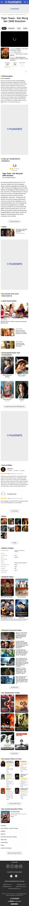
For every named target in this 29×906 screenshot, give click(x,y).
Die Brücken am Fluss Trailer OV (21, 711)
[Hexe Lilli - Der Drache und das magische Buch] (7, 587)
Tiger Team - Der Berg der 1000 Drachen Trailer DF (21, 230)
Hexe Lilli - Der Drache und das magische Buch (13, 597)
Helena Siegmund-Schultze (7, 376)
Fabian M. (10, 468)
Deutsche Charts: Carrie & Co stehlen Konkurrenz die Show (21, 332)
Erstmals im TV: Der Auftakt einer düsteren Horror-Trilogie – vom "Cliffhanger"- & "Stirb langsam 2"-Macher (21, 671)
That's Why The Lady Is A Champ (9, 836)
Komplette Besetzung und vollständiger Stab (14, 406)
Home (3, 14)
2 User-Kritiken (14, 511)
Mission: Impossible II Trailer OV (7, 730)
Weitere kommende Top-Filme (14, 853)
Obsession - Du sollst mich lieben (24, 775)
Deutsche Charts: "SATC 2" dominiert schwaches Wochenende (14, 322)
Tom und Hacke (22, 597)
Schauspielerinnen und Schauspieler (11, 354)
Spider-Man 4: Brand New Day (10, 762)
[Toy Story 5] (3, 777)
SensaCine (19, 884)
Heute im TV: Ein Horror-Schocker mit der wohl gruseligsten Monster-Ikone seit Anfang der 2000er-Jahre (21, 635)
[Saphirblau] (21, 608)
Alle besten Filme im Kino (14, 803)
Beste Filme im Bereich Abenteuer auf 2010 (17, 620)
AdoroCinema (19, 886)
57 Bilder (14, 542)
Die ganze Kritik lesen (14, 221)
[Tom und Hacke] (21, 587)
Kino (5, 14)
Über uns (4, 893)
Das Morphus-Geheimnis (7, 617)
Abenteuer (13, 50)
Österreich (22, 550)
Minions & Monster (8, 789)
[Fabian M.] (3, 469)
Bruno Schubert (19, 58)
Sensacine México (13, 888)
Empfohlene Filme (11, 14)
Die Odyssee (23, 761)
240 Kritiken (16, 470)
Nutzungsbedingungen (21, 893)
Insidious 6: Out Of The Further (24, 789)
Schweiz (16, 551)
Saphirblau (22, 617)
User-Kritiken (7, 465)
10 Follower (9, 470)
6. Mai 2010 (13, 48)
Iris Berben (21, 399)
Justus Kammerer (7, 399)
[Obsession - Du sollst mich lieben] (17, 777)
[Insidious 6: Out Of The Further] (17, 791)
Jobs (8, 893)
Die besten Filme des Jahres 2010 (16, 619)
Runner (2, 845)
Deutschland (17, 550)
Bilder (4, 516)
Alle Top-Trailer (14, 753)
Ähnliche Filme (7, 577)
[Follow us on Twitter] (12, 866)
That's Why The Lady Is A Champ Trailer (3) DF (7, 711)
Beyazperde (6, 886)
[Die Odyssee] (17, 764)
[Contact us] (21, 866)
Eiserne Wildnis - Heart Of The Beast (9, 828)
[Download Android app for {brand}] (17, 875)
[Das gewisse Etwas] (5, 817)
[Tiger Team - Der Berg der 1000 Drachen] (5, 53)
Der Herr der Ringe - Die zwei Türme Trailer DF (21, 730)
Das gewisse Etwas (15, 811)
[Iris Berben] (21, 389)
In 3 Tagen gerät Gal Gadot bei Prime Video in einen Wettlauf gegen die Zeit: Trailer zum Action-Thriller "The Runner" (22, 652)
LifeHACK (3, 831)
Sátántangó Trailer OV (21, 748)
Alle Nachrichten (14, 687)
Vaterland (3, 834)
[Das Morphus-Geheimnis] (7, 608)
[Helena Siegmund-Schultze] (7, 365)
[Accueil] (13, 2)
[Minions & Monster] (3, 791)
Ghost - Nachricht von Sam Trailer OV (7, 748)
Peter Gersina (17, 52)
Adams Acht (4, 839)
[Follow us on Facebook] (8, 866)
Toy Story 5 (9, 774)
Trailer (4, 227)
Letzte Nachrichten (9, 301)
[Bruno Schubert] (21, 365)
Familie (19, 50)
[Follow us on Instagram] (17, 866)
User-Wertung (7, 62)
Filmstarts (15, 62)
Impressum (12, 893)
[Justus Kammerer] (7, 389)
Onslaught (3, 825)
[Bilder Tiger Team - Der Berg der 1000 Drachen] (4, 521)
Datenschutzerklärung (10, 895)
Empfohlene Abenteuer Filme (20, 14)
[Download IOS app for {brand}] (12, 875)
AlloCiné (5, 884)
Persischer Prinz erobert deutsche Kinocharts (20, 345)
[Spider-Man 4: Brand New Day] (3, 764)
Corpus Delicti (4, 842)
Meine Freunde (22, 62)
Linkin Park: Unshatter (6, 848)
